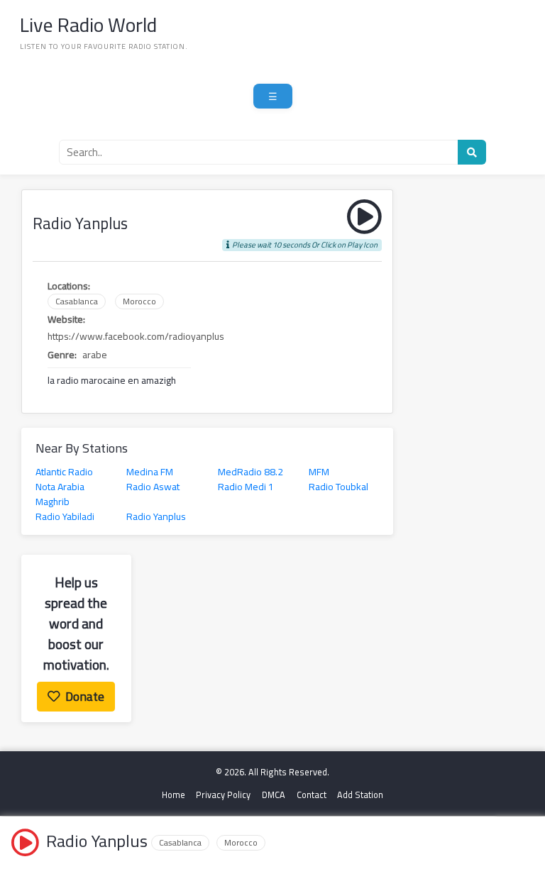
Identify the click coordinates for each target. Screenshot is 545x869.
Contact (311, 795)
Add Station (360, 795)
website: (66, 319)
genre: (62, 355)
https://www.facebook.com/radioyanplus (136, 336)
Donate (84, 696)
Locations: (69, 286)
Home (173, 795)
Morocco (139, 301)
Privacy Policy (223, 795)
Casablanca (76, 301)
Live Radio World (88, 24)
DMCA (273, 795)
